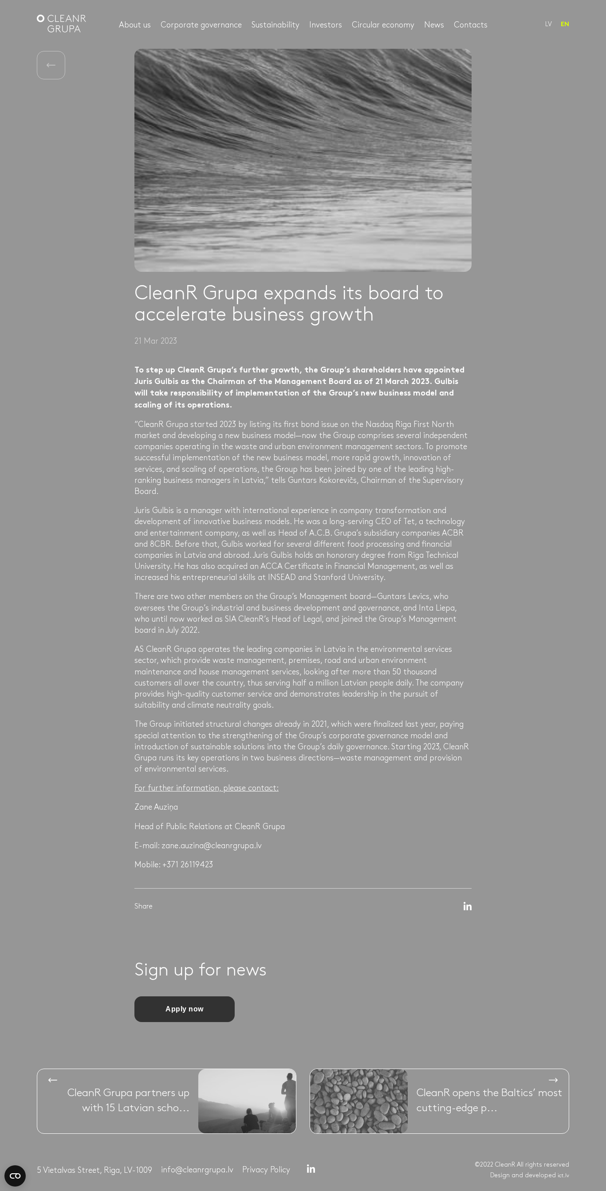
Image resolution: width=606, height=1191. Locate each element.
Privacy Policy (266, 1170)
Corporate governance (201, 25)
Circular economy (383, 25)
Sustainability (275, 25)
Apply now (184, 1009)
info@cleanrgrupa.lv (197, 1170)
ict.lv (563, 1175)
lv (548, 24)
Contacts (471, 25)
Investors (325, 25)
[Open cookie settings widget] (15, 1176)
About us (135, 25)
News (434, 25)
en (565, 24)
